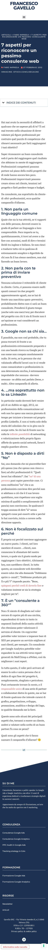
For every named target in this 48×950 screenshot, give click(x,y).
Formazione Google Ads (13, 875)
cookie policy (31, 931)
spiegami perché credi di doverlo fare (21, 585)
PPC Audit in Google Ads (14, 845)
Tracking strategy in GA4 (13, 851)
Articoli (6, 35)
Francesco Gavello (24, 6)
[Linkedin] (24, 939)
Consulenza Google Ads (13, 833)
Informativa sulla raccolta (15, 947)
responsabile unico (11, 688)
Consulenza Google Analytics (16, 839)
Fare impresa (21, 35)
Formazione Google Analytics (16, 882)
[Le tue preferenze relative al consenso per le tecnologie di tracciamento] (43, 945)
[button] (24, 17)
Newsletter (7, 904)
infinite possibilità (20, 434)
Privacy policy (17, 931)
